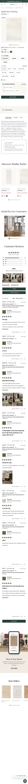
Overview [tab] (8, 117)
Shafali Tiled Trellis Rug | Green (14, 312)
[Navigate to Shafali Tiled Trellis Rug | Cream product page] (9, 177)
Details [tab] (15, 117)
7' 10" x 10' (11, 72)
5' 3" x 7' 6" (21, 68)
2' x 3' (3, 68)
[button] (5, 14)
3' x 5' (9, 68)
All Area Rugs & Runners (9, 7)
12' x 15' (12, 76)
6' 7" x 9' (4, 72)
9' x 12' (18, 72)
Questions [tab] (14, 285)
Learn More (23, 84)
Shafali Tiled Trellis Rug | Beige (14, 501)
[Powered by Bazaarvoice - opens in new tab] (14, 239)
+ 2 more (19, 404)
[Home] (14, 4)
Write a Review (17, 293)
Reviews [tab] (5, 285)
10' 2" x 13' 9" (5, 76)
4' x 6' (14, 68)
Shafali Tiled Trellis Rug (19, 7)
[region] (14, 278)
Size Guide (24, 65)
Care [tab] (21, 117)
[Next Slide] (24, 278)
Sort (14, 298)
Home (2, 7)
